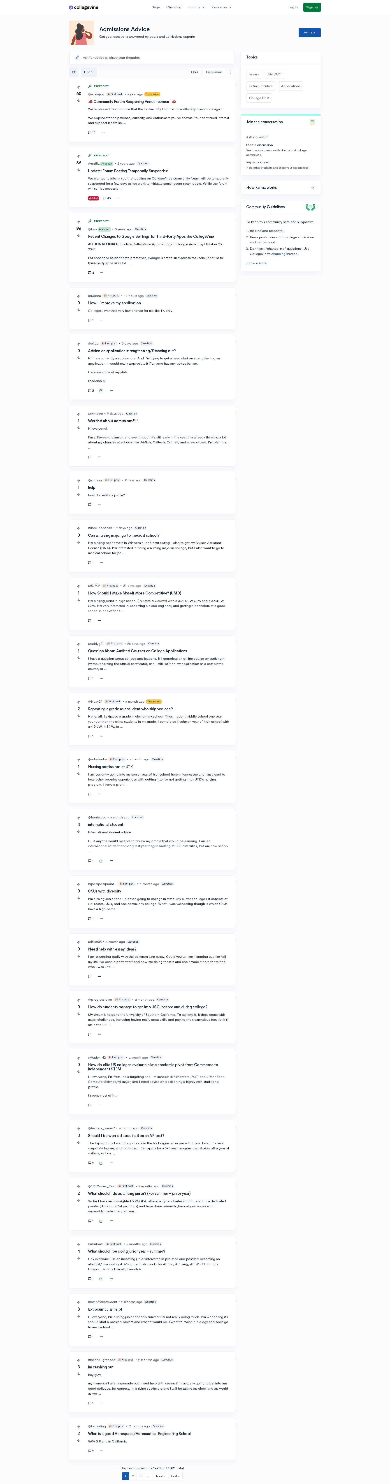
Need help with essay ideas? (112, 949)
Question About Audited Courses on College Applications (137, 651)
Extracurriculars (260, 86)
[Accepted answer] (101, 391)
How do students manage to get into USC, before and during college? (147, 1007)
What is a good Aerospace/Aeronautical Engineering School (139, 1433)
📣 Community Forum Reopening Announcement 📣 (132, 101)
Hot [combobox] (87, 72)
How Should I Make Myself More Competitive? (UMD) (134, 593)
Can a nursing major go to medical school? (123, 535)
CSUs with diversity (104, 891)
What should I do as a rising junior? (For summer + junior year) (139, 1193)
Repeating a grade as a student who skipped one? (130, 709)
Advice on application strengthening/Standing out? (132, 351)
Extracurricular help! (105, 1309)
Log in (293, 7)
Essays (254, 74)
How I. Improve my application (114, 303)
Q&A (195, 72)
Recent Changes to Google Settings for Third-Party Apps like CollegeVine (151, 236)
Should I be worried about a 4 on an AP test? (126, 1135)
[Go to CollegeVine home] (83, 7)
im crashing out (101, 1367)
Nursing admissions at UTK (110, 766)
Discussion (214, 72)
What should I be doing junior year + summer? (126, 1251)
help (91, 487)
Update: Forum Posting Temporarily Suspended (128, 171)
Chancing (173, 7)
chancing (278, 254)
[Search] (73, 72)
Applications (290, 86)
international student (105, 824)
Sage (156, 7)
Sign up (312, 7)
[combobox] (230, 72)
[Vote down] (78, 100)
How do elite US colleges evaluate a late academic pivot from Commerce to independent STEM (153, 1067)
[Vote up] (78, 87)
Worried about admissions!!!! (113, 421)
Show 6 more (256, 263)
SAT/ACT (275, 74)
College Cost (259, 98)
